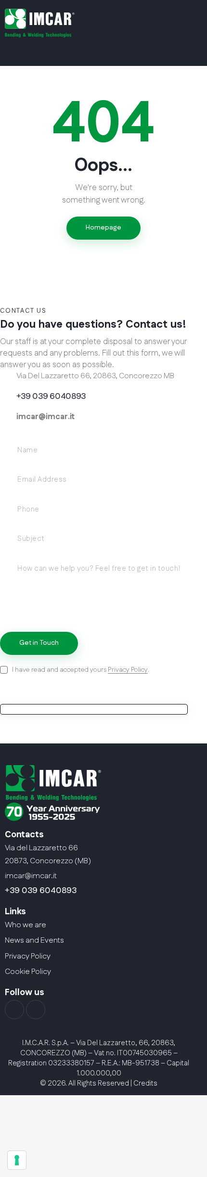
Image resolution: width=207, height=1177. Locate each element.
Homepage (103, 227)
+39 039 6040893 (41, 890)
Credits (145, 1083)
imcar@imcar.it (45, 416)
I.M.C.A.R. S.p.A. (45, 1043)
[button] (91, 51)
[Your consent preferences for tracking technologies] (17, 1160)
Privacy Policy (128, 670)
